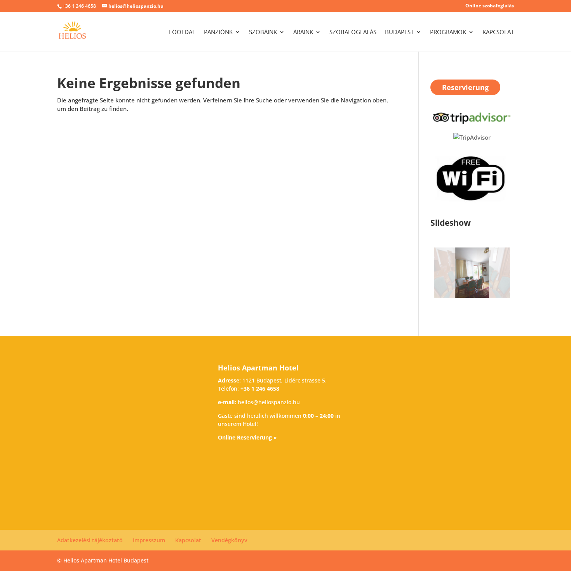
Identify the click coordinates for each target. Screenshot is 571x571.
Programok (448, 32)
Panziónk (218, 32)
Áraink (303, 32)
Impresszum (149, 540)
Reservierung (465, 87)
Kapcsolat (498, 32)
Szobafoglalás (352, 32)
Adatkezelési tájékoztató (90, 540)
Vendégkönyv (229, 540)
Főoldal (182, 32)
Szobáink (263, 32)
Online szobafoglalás (489, 6)
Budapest (399, 32)
